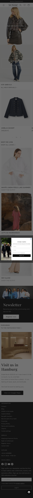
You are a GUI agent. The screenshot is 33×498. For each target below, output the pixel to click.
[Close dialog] (31, 238)
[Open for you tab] (29, 492)
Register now (21, 255)
